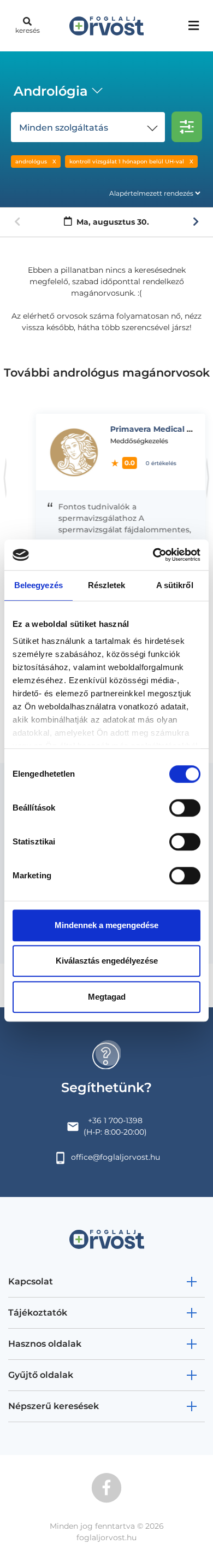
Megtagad (107, 996)
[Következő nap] (195, 222)
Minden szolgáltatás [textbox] (63, 127)
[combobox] (56, 92)
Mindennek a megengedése (106, 925)
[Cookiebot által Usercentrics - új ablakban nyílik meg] (153, 555)
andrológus (31, 161)
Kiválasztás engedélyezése (107, 960)
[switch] (184, 808)
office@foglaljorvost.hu (115, 1157)
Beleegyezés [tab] (38, 585)
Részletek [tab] (107, 585)
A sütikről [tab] (174, 585)
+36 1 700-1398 (115, 1120)
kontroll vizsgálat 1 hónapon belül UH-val (126, 161)
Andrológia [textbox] (51, 91)
